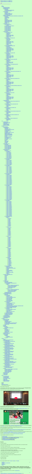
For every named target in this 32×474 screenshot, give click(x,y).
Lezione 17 (9, 234)
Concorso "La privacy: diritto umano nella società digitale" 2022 (13, 71)
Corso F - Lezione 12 (9, 206)
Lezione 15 (9, 244)
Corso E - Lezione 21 (9, 195)
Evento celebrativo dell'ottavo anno (9, 348)
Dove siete (4, 325)
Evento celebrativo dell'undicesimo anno (10, 341)
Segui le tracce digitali (9, 296)
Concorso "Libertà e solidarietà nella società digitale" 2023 (12, 78)
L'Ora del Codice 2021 (8, 28)
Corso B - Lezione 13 (9, 164)
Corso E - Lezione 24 (9, 197)
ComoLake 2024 (7, 324)
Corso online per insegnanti (6, 316)
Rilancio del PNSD (7, 360)
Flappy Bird (6, 141)
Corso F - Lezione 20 (9, 209)
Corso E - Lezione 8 (9, 189)
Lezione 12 (9, 242)
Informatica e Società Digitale (8, 13)
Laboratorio (6, 142)
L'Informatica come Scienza (8, 14)
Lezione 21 (9, 246)
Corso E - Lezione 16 (9, 192)
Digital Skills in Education (8, 321)
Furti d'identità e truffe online (10, 304)
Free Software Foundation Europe (9, 327)
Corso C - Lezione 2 (9, 166)
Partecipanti (6, 19)
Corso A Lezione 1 (9, 152)
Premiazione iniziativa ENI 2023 (9, 344)
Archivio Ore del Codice (6, 23)
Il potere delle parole (9, 299)
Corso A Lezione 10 (9, 155)
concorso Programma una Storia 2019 (18, 425)
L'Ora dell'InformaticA (6, 127)
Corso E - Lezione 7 (9, 188)
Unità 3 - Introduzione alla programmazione (13, 289)
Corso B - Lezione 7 (9, 161)
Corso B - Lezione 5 (9, 160)
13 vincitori (11, 425)
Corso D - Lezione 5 (9, 176)
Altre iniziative (5, 328)
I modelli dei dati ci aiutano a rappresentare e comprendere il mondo (15, 305)
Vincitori (8, 37)
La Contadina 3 (10, 263)
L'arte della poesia (7, 130)
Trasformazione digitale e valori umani (11, 307)
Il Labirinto (6, 139)
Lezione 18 (9, 256)
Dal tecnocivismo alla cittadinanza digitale (12, 306)
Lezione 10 (9, 222)
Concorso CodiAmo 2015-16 (8, 32)
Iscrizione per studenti (6, 124)
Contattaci (3, 463)
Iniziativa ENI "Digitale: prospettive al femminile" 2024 (12, 114)
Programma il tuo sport (8, 137)
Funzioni (8, 269)
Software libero (5, 326)
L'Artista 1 (9, 259)
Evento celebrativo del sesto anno (9, 354)
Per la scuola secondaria (8, 301)
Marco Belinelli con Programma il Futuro (10, 362)
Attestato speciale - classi (10, 62)
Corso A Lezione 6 (9, 154)
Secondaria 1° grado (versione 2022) (7, 274)
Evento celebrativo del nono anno (9, 345)
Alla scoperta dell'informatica (8, 282)
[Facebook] (1, 4)
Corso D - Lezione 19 (9, 184)
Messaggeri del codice (6, 372)
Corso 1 (8, 217)
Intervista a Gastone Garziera (8, 369)
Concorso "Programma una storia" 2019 (10, 52)
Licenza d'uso (3, 464)
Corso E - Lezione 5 (9, 187)
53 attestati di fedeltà (10, 431)
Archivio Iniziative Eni (6, 100)
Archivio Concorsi (5, 31)
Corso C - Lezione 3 (9, 167)
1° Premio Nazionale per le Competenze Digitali (11, 322)
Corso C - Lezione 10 (9, 170)
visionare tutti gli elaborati (6, 433)
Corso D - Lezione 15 (9, 182)
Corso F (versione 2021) (8, 148)
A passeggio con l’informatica (8, 314)
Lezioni (7, 284)
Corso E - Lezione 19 (9, 194)
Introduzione (6, 9)
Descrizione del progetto (6, 7)
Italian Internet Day (7, 364)
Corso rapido (8, 257)
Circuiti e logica (8, 310)
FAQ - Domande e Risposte (6, 378)
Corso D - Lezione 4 (9, 175)
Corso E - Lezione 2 (9, 186)
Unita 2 (6, 276)
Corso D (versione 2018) (8, 173)
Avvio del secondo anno (8, 365)
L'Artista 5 (9, 264)
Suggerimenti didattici (6, 377)
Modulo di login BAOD (6, 380)
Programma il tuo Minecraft (8, 136)
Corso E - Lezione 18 (9, 193)
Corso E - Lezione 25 (9, 198)
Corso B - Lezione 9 (9, 162)
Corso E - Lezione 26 (9, 199)
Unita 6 (6, 279)
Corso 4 (8, 247)
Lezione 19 (9, 235)
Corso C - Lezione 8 (9, 169)
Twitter (11, 460)
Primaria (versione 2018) (6, 149)
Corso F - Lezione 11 (9, 205)
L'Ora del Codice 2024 (8, 30)
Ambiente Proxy (9, 94)
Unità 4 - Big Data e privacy (11, 287)
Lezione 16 (9, 225)
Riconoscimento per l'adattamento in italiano (10, 323)
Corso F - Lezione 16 (9, 207)
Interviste (4, 368)
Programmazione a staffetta (10, 272)
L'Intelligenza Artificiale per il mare (9, 132)
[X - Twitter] (7, 4)
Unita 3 (6, 277)
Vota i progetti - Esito (9, 47)
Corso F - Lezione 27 (9, 214)
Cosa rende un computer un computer (11, 309)
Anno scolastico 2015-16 (6, 363)
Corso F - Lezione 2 (9, 201)
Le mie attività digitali (9, 303)
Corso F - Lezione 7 (9, 203)
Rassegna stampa (5, 373)
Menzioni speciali (9, 43)
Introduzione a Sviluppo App (8, 135)
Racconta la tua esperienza (6, 333)
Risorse (6, 18)
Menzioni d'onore (7, 22)
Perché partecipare (5, 11)
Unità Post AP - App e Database (12, 286)
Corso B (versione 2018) (8, 158)
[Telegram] (9, 4)
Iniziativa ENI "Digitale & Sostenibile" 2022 (10, 107)
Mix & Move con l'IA (7, 128)
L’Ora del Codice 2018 (8, 26)
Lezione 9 (9, 251)
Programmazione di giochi (8, 292)
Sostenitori (6, 337)
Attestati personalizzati (6, 315)
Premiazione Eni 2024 (7, 342)
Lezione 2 (9, 237)
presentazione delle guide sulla (10, 437)
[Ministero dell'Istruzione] (3, 473)
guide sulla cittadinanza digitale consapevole (22, 408)
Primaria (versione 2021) (6, 143)
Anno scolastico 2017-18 (6, 357)
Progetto (3, 6)
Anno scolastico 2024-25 (6, 340)
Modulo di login (5, 379)
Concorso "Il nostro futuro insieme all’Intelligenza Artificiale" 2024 (13, 85)
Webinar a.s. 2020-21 (7, 350)
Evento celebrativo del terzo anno (9, 361)
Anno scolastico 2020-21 (6, 349)
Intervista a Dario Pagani (8, 370)
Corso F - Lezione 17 (9, 208)
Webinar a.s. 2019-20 (7, 353)
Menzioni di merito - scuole (8, 21)
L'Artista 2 (9, 260)
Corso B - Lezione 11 (9, 163)
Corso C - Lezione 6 (9, 168)
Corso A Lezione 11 (9, 156)
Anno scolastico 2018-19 (6, 355)
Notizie (3, 338)
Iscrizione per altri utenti (6, 125)
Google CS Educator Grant (8, 356)
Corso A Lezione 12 (9, 157)
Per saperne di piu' (17, 470)
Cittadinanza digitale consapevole (7, 293)
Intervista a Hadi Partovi (8, 371)
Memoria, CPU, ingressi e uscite (11, 311)
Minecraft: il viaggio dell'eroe (8, 134)
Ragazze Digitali (7, 331)
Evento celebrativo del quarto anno (9, 358)
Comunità (3, 318)
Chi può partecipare (5, 121)
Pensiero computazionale (10, 267)
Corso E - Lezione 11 (9, 190)
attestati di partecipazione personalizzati (18, 433)
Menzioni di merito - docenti (8, 20)
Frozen (6, 140)
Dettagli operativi (7, 17)
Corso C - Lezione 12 (9, 171)
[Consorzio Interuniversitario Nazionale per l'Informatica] (14, 473)
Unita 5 (6, 278)
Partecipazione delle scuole (6, 122)
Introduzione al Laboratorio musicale (9, 129)
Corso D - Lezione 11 (9, 180)
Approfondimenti (5, 317)
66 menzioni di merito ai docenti (21, 429)
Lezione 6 (9, 229)
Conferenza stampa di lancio (8, 367)
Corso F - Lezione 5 (9, 202)
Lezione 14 (9, 224)
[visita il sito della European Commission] (22, 473)
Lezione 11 (9, 223)
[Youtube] (3, 4)
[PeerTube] (5, 4)
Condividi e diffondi (5, 332)
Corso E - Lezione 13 (9, 191)
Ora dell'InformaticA (6, 8)
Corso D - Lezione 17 (9, 183)
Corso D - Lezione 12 (9, 181)
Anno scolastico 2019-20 (6, 352)
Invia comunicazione (6, 376)
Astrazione (8, 271)
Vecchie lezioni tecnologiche (8, 216)
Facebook (14, 460)
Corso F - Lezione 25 (9, 213)
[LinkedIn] (2, 4)
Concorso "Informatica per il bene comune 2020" (11, 59)
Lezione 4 (9, 219)
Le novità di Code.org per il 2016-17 (9, 25)
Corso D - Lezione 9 (9, 179)
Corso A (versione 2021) (8, 145)
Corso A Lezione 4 (9, 153)
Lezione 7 (9, 221)
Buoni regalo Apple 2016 (8, 24)
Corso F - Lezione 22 (9, 211)
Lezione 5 (9, 220)
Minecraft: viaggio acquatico (8, 133)
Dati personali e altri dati (10, 300)
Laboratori (6, 335)
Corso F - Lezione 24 (9, 212)
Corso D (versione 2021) (8, 147)
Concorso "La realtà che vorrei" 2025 (9, 92)
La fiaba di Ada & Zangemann (9, 313)
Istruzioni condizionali (9, 270)
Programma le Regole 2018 (14, 432)
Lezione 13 (9, 233)
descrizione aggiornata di (8, 439)
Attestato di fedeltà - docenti (10, 67)
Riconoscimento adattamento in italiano (10, 346)
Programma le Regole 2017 (7, 432)
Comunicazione (5, 374)
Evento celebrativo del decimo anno (9, 343)
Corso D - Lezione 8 (9, 178)
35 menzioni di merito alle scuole (12, 429)
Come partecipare (5, 126)
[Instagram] (6, 4)
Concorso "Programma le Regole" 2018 (10, 45)
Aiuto (2, 375)
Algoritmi (8, 268)
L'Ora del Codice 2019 (8, 27)
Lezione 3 (9, 228)
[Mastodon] (10, 4)
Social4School (7, 330)
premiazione (3, 438)
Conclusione (9, 265)
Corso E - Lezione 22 (9, 196)
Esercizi (8, 288)
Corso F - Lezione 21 (9, 210)
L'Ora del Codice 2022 (8, 29)
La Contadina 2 (10, 262)
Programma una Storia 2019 (21, 432)
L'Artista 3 (9, 261)
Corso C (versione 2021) (8, 146)
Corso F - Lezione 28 (9, 215)
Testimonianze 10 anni (6, 319)
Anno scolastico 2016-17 (6, 359)
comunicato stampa (4, 436)
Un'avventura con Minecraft (8, 138)
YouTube (18, 460)
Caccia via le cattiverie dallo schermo (11, 297)
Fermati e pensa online (9, 298)
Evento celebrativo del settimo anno (9, 351)
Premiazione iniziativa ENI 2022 (9, 347)
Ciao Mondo (6, 131)
